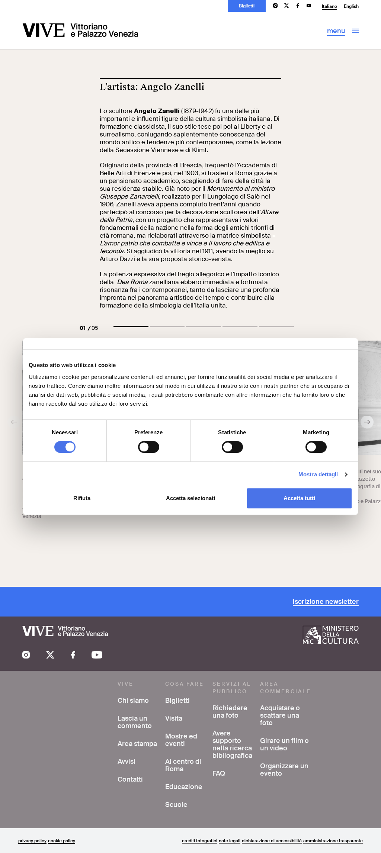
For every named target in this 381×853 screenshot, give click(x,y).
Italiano (329, 6)
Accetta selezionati (190, 498)
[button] (130, 326)
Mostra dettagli (318, 474)
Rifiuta (81, 498)
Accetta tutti (299, 498)
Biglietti (246, 6)
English (351, 6)
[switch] (148, 447)
